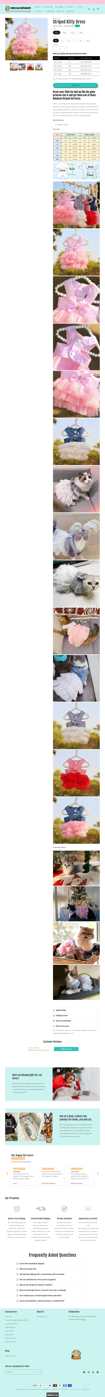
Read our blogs (10, 1356)
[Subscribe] (39, 1372)
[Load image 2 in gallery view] (22, 66)
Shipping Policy (10, 1327)
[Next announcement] (99, 2)
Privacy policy (65, 1389)
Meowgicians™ (42, 1316)
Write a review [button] (66, 1049)
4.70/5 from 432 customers (21, 1161)
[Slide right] (45, 66)
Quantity (55, 45)
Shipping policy (85, 1389)
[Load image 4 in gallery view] (38, 66)
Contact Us (8, 1316)
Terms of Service (10, 1338)
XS (56, 40)
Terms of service (75, 1389)
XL (81, 40)
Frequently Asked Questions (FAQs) (16, 1320)
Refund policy (55, 1389)
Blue (81, 32)
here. (84, 1319)
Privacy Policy (9, 1334)
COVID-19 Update (10, 1342)
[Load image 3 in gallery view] (30, 66)
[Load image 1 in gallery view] (13, 66)
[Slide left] (7, 66)
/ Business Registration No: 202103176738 (39, 1389)
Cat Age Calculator (11, 1324)
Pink (56, 32)
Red (64, 32)
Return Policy (9, 1331)
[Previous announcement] (6, 2)
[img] (53, 1158)
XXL (88, 40)
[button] (70, 7)
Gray (72, 32)
